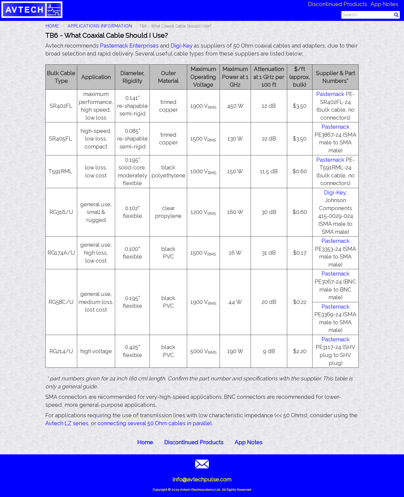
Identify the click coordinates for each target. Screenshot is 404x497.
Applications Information (100, 26)
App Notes (384, 4)
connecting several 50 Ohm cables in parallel (155, 423)
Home (145, 442)
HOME (52, 26)
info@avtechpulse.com (202, 479)
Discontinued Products (337, 4)
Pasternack (330, 94)
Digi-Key (181, 45)
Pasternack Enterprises (129, 45)
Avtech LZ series (66, 423)
